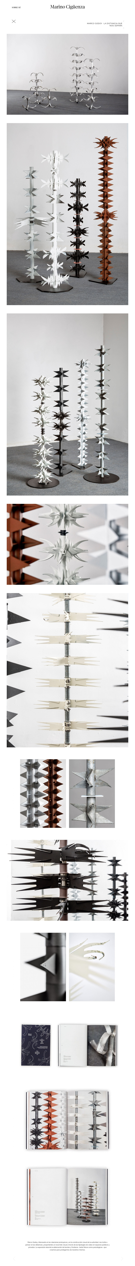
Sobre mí (16, 7)
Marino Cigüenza (67, 6)
